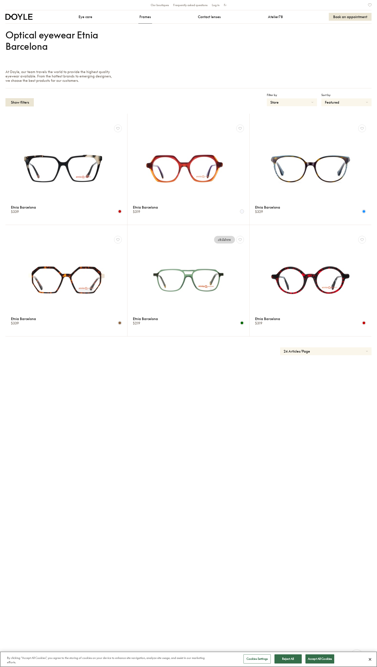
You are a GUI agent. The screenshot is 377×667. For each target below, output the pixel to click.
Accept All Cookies (320, 658)
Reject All (288, 658)
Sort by (326, 95)
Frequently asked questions (190, 5)
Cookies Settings (257, 658)
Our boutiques (160, 5)
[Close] (370, 659)
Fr (225, 5)
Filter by (272, 95)
